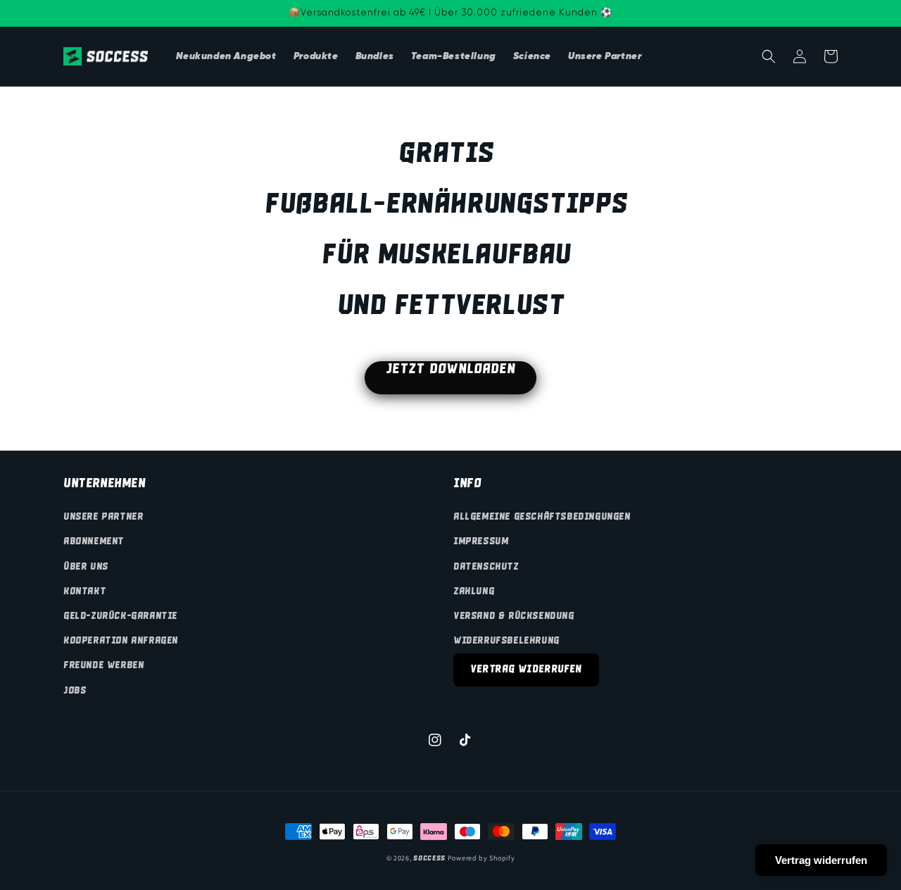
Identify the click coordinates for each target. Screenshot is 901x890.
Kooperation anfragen (120, 641)
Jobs (74, 691)
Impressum (480, 541)
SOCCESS (429, 858)
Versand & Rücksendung (513, 616)
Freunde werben (103, 665)
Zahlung (473, 591)
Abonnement (93, 541)
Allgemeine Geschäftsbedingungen (542, 517)
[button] (768, 56)
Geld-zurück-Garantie (120, 616)
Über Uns (85, 567)
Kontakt (84, 591)
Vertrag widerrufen (526, 670)
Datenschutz (486, 567)
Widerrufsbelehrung (506, 641)
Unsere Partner (103, 517)
